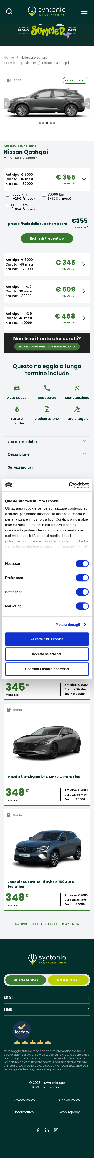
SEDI (8, 998)
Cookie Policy (69, 1100)
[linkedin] (47, 1130)
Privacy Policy (24, 1100)
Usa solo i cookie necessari (47, 669)
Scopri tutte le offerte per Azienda (47, 924)
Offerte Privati (68, 980)
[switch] (82, 577)
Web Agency (70, 1112)
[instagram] (56, 1130)
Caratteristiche (22, 441)
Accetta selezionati (47, 654)
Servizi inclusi (20, 467)
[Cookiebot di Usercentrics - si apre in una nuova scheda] (69, 485)
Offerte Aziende (25, 980)
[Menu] (84, 11)
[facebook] (38, 1130)
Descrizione (19, 454)
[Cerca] (9, 11)
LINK (8, 1009)
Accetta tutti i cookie (46, 639)
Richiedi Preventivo (47, 238)
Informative (24, 1112)
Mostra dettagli (68, 625)
